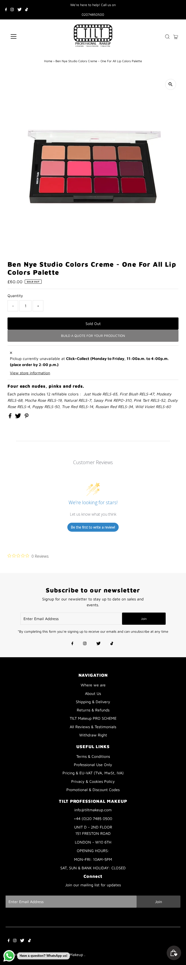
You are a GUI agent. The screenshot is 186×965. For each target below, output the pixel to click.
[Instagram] (12, 10)
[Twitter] (19, 10)
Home (48, 61)
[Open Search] (167, 36)
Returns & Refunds (93, 710)
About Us (93, 693)
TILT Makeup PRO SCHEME (93, 718)
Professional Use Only (93, 764)
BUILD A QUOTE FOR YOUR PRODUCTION (93, 335)
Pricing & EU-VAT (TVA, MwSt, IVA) (93, 773)
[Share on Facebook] (11, 417)
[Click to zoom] (170, 84)
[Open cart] (175, 36)
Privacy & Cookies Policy (93, 781)
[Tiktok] (26, 10)
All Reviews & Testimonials (93, 727)
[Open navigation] (28, 36)
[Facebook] (6, 10)
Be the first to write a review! (93, 527)
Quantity (15, 295)
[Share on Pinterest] (27, 417)
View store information (30, 373)
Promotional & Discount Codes (93, 789)
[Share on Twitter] (18, 417)
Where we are (93, 685)
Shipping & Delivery (93, 702)
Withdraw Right (93, 735)
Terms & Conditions (93, 756)
